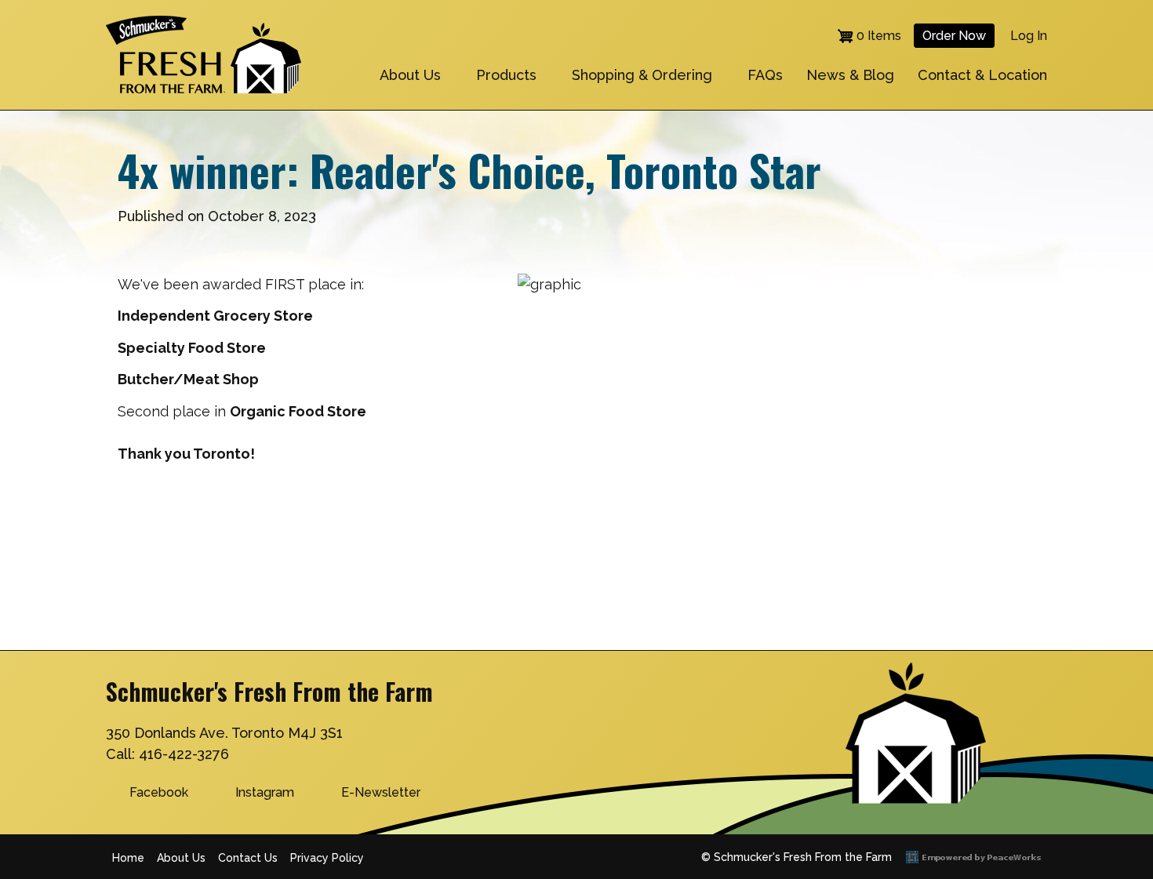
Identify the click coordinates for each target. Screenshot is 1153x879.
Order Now (954, 35)
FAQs (765, 75)
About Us (410, 75)
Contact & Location (982, 75)
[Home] (204, 26)
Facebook (158, 792)
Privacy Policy (327, 858)
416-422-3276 (184, 754)
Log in (1028, 35)
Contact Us (248, 858)
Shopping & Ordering (642, 75)
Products (506, 75)
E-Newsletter (380, 792)
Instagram (264, 792)
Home (128, 858)
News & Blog (850, 75)
